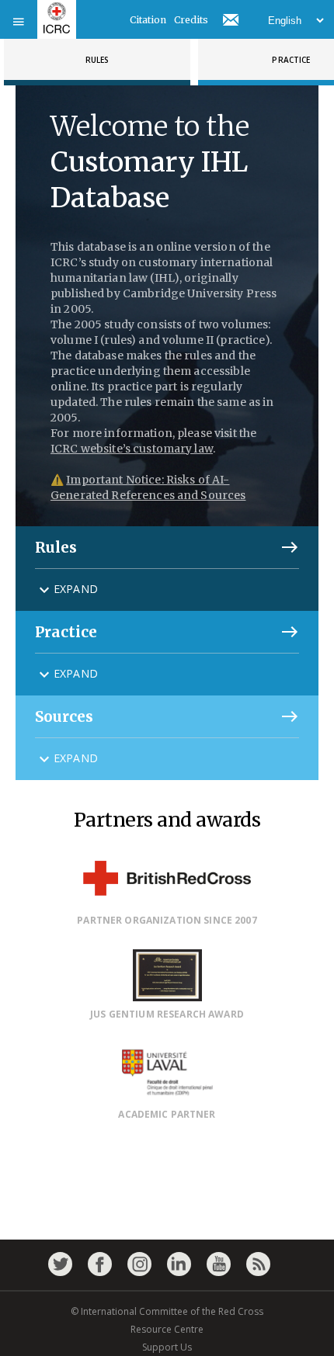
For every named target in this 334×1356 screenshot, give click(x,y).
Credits (191, 20)
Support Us (167, 1347)
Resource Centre (167, 1329)
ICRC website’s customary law (131, 449)
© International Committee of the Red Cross (167, 1311)
